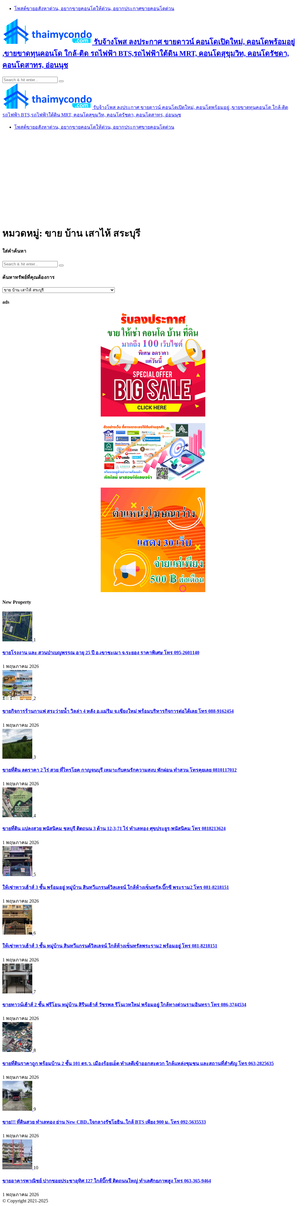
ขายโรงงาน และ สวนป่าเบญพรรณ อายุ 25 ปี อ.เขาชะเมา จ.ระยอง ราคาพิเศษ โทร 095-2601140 (100, 652)
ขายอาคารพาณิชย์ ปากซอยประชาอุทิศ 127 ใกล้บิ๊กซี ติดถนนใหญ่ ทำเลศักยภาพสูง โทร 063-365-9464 (106, 1180)
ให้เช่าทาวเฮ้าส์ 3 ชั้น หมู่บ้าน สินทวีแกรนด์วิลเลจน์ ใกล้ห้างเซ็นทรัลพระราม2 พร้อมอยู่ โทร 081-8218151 (109, 945)
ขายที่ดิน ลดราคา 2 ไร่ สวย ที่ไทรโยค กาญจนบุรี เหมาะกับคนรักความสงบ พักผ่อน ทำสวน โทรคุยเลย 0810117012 (119, 769)
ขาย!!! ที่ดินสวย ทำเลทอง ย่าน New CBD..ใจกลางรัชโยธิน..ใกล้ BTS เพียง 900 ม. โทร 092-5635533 (104, 1121)
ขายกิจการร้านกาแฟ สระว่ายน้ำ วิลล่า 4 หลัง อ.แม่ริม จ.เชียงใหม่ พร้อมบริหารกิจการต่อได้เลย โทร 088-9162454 (118, 711)
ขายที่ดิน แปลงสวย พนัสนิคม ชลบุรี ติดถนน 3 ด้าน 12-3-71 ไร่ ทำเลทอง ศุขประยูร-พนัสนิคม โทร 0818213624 (114, 828)
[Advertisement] (153, 177)
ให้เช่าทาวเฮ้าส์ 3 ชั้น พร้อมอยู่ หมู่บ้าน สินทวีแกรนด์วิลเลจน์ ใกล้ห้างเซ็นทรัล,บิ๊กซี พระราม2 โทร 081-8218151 (115, 887)
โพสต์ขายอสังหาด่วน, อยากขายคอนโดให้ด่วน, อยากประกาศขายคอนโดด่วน (94, 8)
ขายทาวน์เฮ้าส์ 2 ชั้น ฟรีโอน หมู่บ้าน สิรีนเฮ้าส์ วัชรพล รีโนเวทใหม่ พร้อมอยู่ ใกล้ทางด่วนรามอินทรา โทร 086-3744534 (124, 1004)
